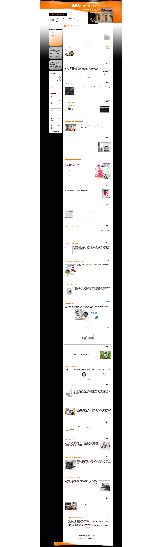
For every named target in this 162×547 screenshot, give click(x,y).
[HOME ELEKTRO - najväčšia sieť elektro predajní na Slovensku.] (88, 537)
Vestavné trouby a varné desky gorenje (72, 243)
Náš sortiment (92, 15)
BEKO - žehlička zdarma (69, 303)
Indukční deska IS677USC (70, 83)
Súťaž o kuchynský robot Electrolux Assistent (73, 405)
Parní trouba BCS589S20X (70, 102)
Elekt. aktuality (92, 14)
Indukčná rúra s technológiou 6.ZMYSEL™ (73, 47)
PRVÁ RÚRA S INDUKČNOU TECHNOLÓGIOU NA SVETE (75, 457)
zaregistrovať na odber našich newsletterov (84, 170)
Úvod (94, 13)
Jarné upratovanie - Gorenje (70, 439)
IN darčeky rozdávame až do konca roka (72, 186)
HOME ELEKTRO (94, 535)
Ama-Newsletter (92, 18)
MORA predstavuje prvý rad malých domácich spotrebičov (76, 327)
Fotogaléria (92, 19)
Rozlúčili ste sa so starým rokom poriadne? (73, 159)
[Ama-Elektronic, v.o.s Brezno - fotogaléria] (104, 15)
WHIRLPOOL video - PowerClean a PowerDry (73, 517)
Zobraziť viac (88, 41)
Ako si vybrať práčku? (69, 284)
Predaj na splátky (53, 35)
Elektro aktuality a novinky (54, 29)
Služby (93, 16)
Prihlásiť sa (111, 0)
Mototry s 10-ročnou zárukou (70, 366)
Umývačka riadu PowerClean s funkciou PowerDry (74, 423)
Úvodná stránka (53, 27)
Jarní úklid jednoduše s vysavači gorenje (72, 385)
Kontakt (93, 21)
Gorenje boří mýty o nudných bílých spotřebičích (74, 121)
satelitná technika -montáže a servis (75, 20)
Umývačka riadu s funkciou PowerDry (72, 64)
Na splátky (93, 20)
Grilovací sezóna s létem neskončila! (72, 226)
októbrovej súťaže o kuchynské (89, 264)
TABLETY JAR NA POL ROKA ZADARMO (72, 477)
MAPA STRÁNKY (51, 0)
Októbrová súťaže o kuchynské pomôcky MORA (74, 261)
